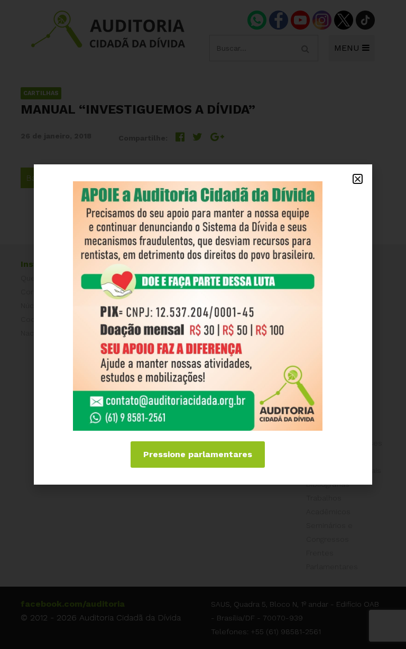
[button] (358, 179)
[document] (203, 324)
